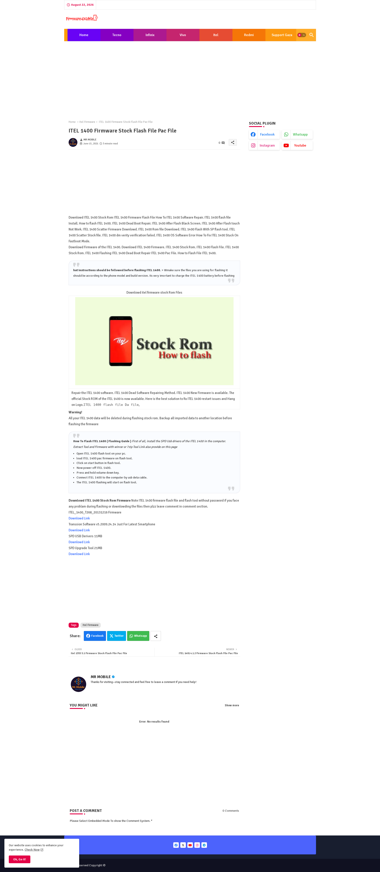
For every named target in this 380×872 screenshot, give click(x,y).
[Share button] (155, 636)
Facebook (97, 636)
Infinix (150, 35)
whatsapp (300, 134)
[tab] (84, 35)
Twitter (119, 636)
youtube (300, 145)
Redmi (249, 35)
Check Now (32, 850)
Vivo (183, 35)
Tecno (116, 35)
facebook (267, 134)
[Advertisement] (190, 77)
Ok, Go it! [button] (19, 859)
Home (83, 35)
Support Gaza (282, 35)
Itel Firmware (87, 122)
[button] (301, 35)
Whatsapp (140, 636)
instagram (267, 145)
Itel (215, 35)
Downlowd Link (79, 518)
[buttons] (176, 845)
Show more (232, 705)
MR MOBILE (101, 676)
